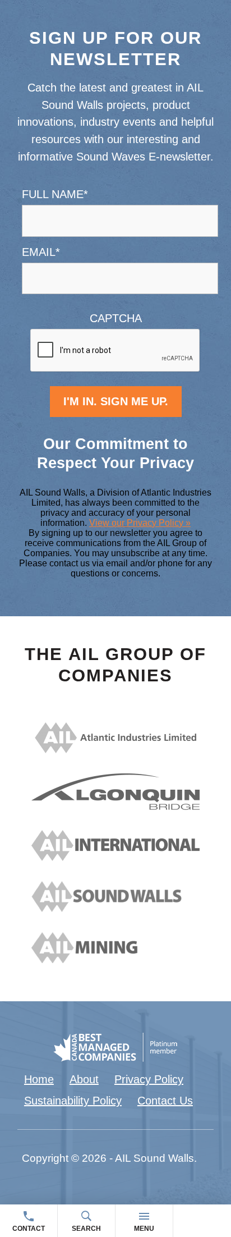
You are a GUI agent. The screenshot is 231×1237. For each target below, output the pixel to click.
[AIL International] (115, 857)
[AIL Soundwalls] (115, 908)
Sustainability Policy (73, 1100)
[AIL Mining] (115, 959)
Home (39, 1079)
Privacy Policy (148, 1079)
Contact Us (165, 1100)
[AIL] (115, 749)
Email (41, 252)
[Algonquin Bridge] (115, 806)
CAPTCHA (116, 318)
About (84, 1079)
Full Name (55, 194)
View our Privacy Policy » (140, 523)
